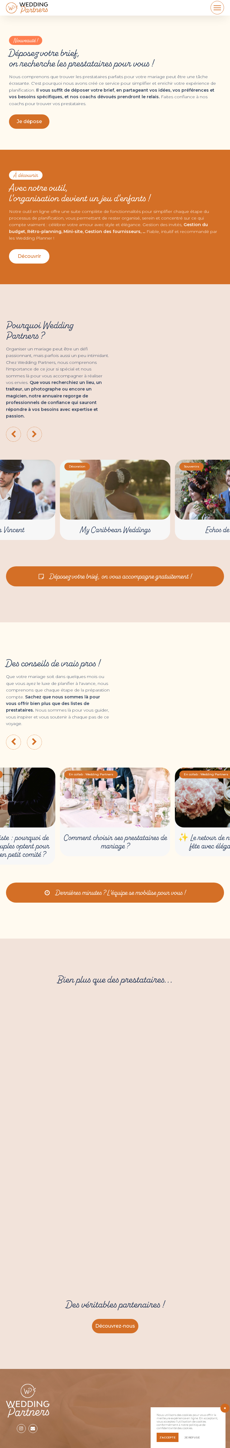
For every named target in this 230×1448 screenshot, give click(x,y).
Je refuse (192, 1437)
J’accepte (167, 1437)
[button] (29, 256)
